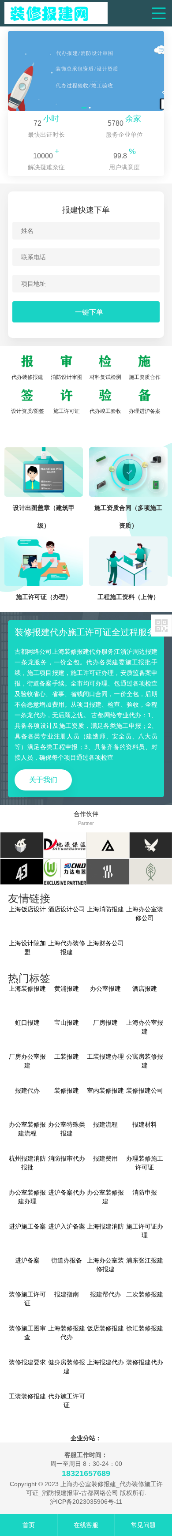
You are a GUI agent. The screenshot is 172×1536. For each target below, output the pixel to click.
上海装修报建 (27, 988)
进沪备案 (27, 1260)
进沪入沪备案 (66, 1226)
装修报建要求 (27, 1362)
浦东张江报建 (144, 1260)
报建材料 (144, 1124)
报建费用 (105, 1158)
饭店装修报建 (105, 1328)
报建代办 (27, 1090)
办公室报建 (105, 988)
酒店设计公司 (66, 909)
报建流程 (105, 1124)
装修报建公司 (144, 1090)
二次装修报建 (144, 1294)
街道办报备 (66, 1260)
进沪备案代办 (66, 1192)
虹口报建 (27, 1022)
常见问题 (143, 1525)
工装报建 (66, 1056)
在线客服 (86, 1525)
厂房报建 (105, 1022)
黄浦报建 (66, 988)
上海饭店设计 (27, 909)
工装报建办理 (105, 1056)
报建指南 (66, 1294)
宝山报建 (66, 1022)
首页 (28, 1525)
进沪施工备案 (27, 1226)
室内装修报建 (105, 1090)
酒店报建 (144, 988)
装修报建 (66, 1090)
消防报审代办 (66, 1158)
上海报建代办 (105, 1362)
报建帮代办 (105, 1294)
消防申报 (144, 1192)
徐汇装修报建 (144, 1328)
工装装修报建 (27, 1396)
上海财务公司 (105, 943)
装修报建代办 (144, 1362)
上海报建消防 (105, 1226)
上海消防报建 (105, 909)
